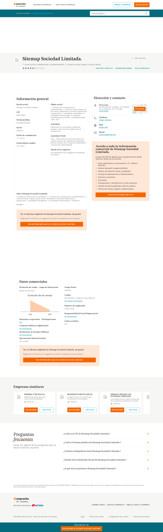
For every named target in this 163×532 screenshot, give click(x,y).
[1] (24, 68)
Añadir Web (103, 127)
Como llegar (103, 111)
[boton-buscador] (146, 13)
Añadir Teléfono (105, 120)
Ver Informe (31, 410)
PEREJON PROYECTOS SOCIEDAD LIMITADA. (120, 395)
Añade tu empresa (123, 5)
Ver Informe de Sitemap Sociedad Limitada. (81, 529)
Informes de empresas (42, 5)
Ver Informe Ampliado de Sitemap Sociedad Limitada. (51, 224)
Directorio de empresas (65, 5)
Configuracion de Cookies (119, 516)
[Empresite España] (20, 5)
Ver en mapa (140, 109)
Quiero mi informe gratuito (120, 195)
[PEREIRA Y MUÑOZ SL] (19, 397)
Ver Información (25, 329)
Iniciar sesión (142, 5)
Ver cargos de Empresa (73, 301)
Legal (82, 516)
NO (20, 322)
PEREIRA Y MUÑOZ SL (34, 394)
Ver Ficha (46, 410)
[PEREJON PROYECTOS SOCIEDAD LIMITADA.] (105, 397)
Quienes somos (98, 505)
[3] (28, 68)
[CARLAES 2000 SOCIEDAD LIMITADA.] (148, 397)
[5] (33, 68)
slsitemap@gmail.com (107, 135)
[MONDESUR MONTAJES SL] (62, 397)
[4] (31, 68)
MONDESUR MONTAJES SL (80, 394)
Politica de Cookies (96, 516)
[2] (26, 68)
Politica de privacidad (141, 516)
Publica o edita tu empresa (138, 505)
